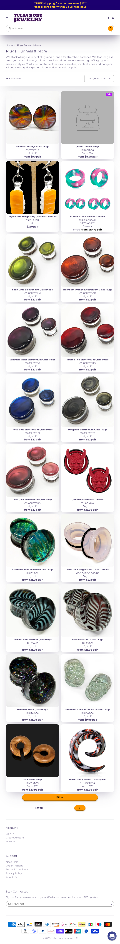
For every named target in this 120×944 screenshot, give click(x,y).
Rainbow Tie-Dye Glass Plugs (32, 125)
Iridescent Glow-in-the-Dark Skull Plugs (87, 688)
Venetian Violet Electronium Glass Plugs (32, 338)
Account (109, 18)
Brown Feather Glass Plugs (87, 618)
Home (9, 45)
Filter (60, 797)
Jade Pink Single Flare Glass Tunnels (87, 548)
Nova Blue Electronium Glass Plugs (32, 408)
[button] (112, 936)
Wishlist (10, 841)
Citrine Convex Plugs (87, 125)
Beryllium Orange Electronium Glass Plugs (87, 268)
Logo (28, 18)
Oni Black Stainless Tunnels (87, 478)
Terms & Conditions (17, 869)
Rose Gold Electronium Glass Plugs (32, 478)
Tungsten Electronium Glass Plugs (87, 408)
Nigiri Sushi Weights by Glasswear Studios (32, 196)
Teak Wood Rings (32, 758)
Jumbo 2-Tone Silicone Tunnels (87, 196)
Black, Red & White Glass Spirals (87, 758)
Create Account (15, 837)
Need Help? (13, 861)
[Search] (110, 28)
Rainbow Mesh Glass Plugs (32, 688)
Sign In (10, 833)
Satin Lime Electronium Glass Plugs (32, 268)
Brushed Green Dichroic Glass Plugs (32, 548)
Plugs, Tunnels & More (29, 45)
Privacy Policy (14, 873)
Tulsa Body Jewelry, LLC (64, 938)
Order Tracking (14, 865)
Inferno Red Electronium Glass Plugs (87, 338)
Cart (113, 18)
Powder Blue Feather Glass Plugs (32, 618)
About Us (11, 877)
